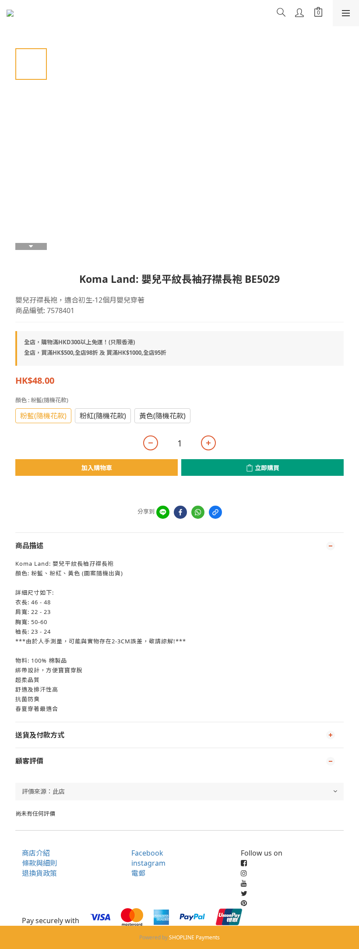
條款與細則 (39, 863)
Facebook (147, 853)
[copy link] (215, 512)
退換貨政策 (39, 873)
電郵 (138, 873)
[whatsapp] (197, 512)
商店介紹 (36, 853)
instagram (148, 863)
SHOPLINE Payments (194, 937)
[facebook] (180, 512)
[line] (162, 512)
